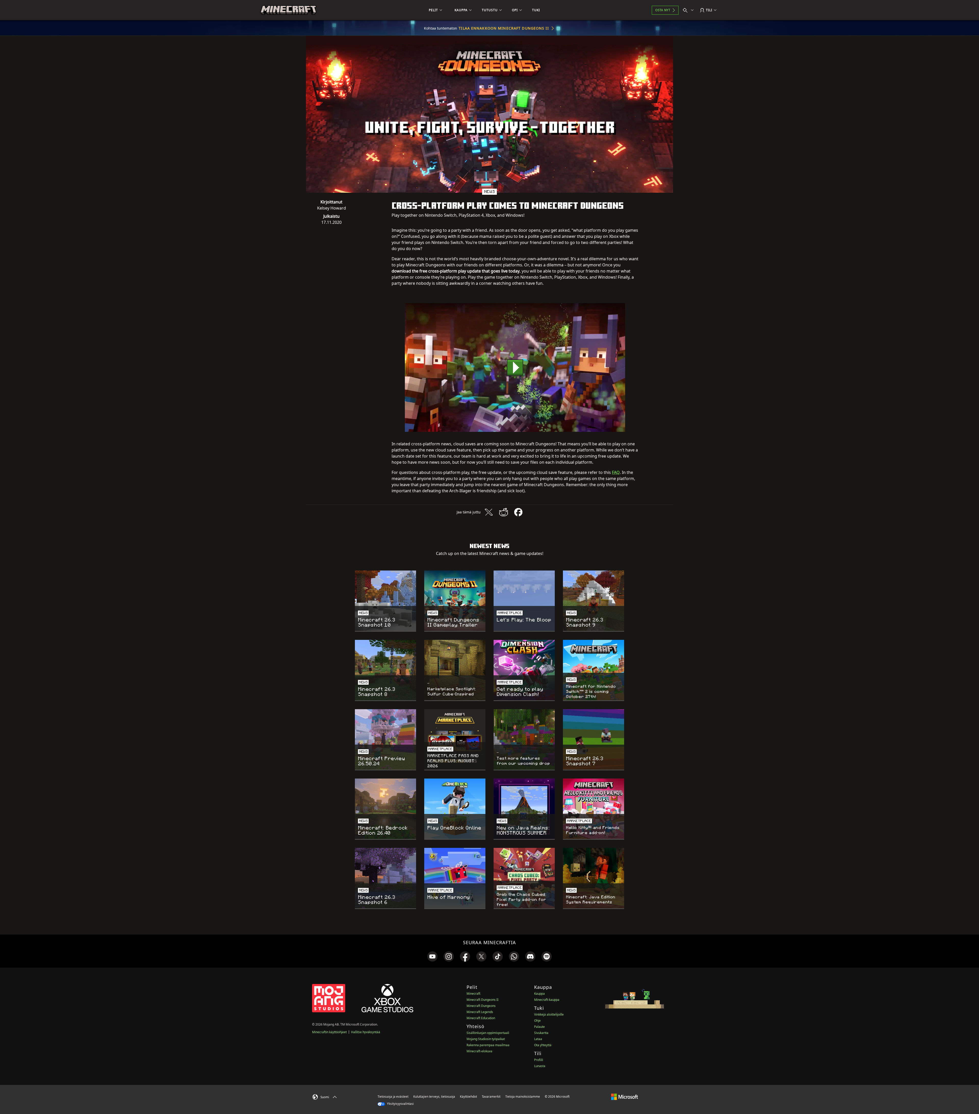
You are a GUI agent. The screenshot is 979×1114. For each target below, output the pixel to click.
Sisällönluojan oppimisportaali (488, 1033)
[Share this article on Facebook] (518, 512)
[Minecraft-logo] (288, 10)
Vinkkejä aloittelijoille (549, 1014)
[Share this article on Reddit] (503, 512)
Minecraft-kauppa (546, 1000)
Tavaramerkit (491, 1096)
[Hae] (689, 10)
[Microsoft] (624, 1096)
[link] (432, 956)
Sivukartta (541, 1033)
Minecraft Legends (480, 1012)
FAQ (616, 472)
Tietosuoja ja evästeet (393, 1096)
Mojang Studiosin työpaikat (486, 1039)
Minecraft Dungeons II (482, 1000)
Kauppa (539, 993)
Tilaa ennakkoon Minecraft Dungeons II (504, 28)
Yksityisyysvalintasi (400, 1104)
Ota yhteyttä (542, 1045)
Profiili (538, 1060)
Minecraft (473, 993)
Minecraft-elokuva (479, 1051)
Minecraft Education (481, 1018)
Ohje (537, 1020)
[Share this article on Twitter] (489, 512)
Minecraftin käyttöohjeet (329, 1032)
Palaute (539, 1027)
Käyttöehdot (468, 1096)
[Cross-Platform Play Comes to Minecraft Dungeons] (515, 367)
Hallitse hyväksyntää (365, 1032)
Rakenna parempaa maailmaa (488, 1045)
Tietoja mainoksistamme (522, 1096)
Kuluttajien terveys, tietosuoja (434, 1096)
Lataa (538, 1039)
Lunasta (539, 1066)
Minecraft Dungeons (481, 1006)
